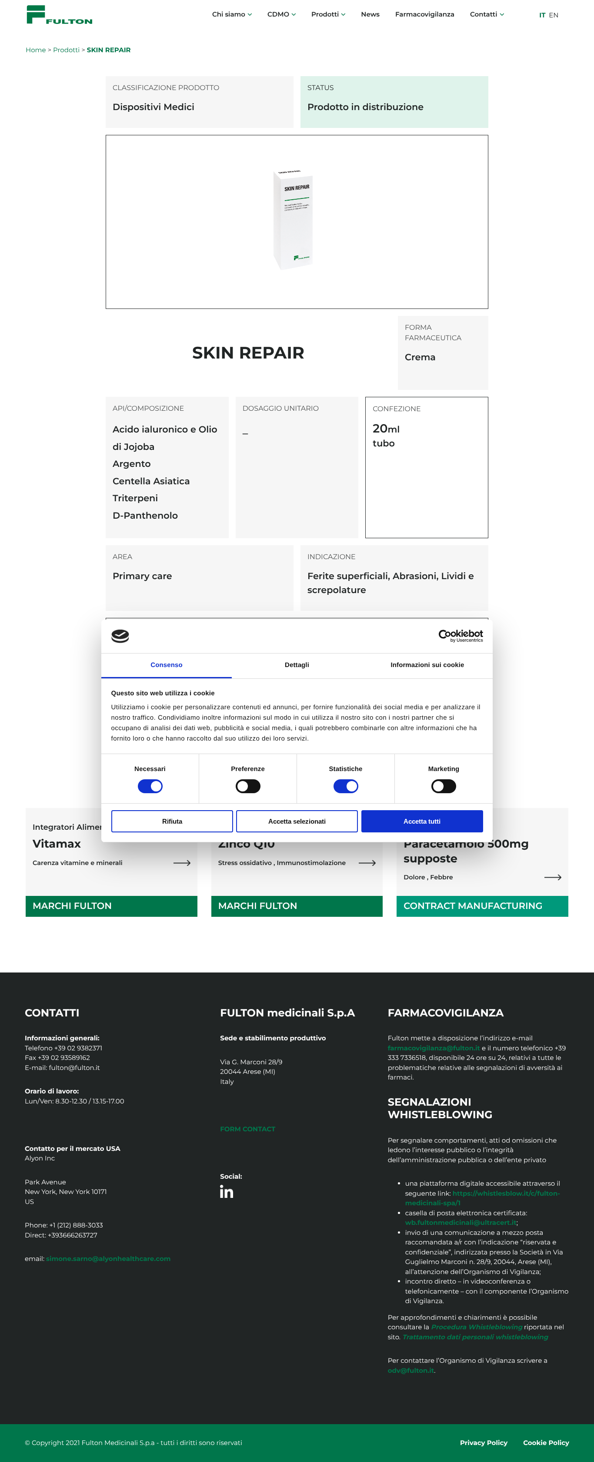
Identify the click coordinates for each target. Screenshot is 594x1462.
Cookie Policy (546, 1443)
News (370, 14)
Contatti (483, 14)
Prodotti (325, 14)
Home (36, 50)
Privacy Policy (483, 1443)
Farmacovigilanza (424, 14)
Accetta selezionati (297, 821)
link (182, 863)
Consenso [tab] (166, 665)
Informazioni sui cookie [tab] (427, 665)
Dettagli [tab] (297, 665)
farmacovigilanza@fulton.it (434, 1048)
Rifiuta (172, 821)
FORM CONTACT (247, 1129)
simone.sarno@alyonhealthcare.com (108, 1258)
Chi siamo (228, 14)
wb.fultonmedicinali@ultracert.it (461, 1222)
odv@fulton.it (411, 1370)
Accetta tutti (422, 821)
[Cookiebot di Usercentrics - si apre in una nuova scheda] (445, 636)
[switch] (248, 786)
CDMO (278, 14)
